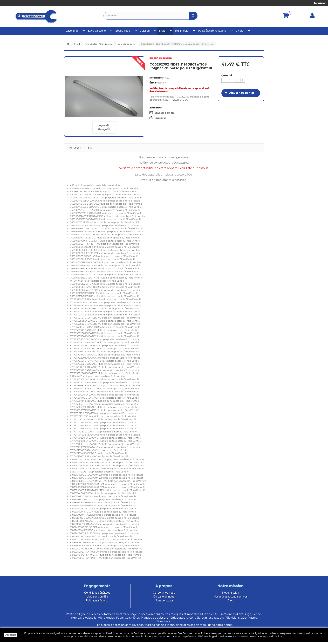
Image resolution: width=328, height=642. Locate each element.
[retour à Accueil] (67, 44)
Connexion (319, 3)
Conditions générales (97, 592)
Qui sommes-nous (164, 592)
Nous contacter (164, 600)
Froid (162, 30)
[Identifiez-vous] (312, 17)
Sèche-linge (122, 30)
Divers (239, 30)
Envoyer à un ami (165, 112)
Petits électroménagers (212, 30)
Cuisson (145, 30)
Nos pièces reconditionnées (231, 596)
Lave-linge (72, 30)
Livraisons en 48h (97, 596)
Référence (155, 77)
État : (152, 82)
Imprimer (160, 117)
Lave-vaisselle (97, 30)
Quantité (226, 75)
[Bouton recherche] (193, 16)
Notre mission (230, 592)
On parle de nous (163, 596)
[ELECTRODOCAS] (36, 16)
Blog (230, 600)
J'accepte (10, 634)
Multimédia (181, 30)
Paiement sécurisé (97, 600)
